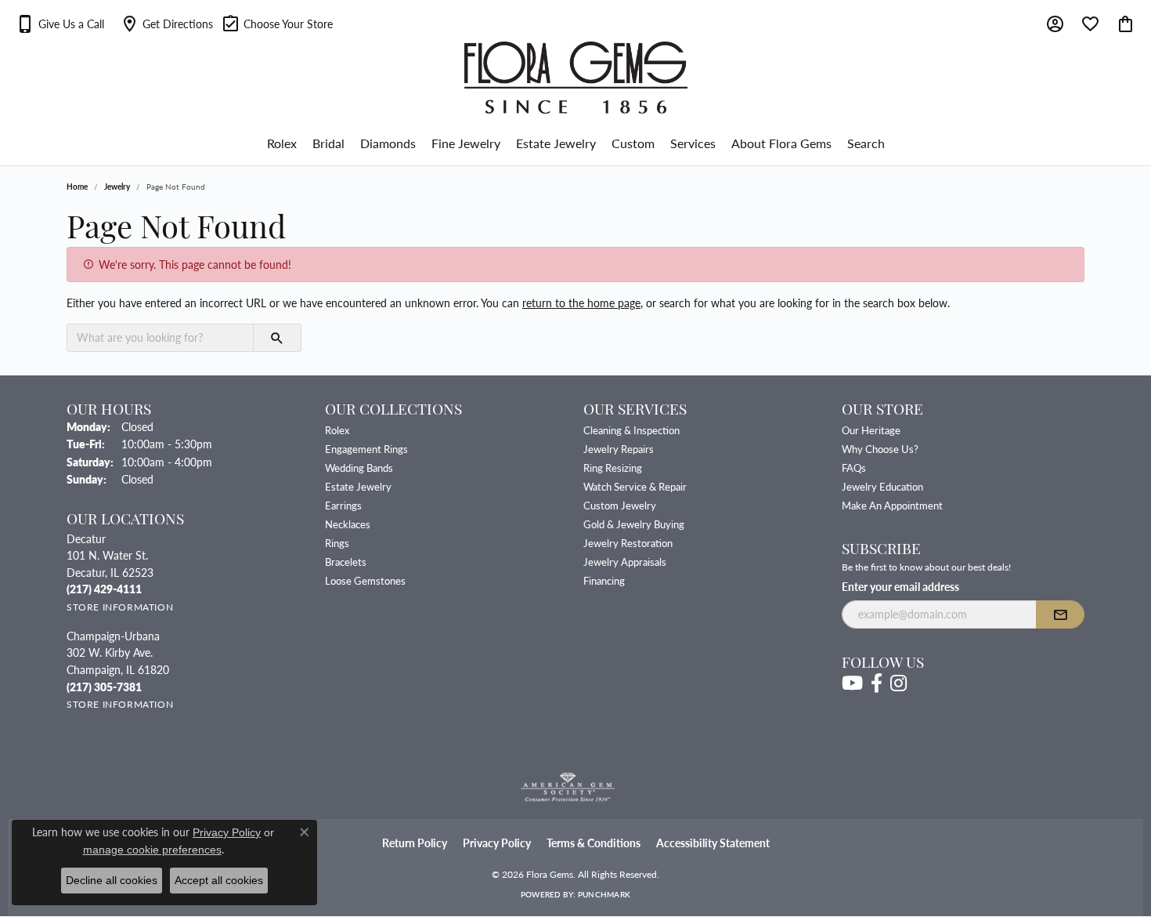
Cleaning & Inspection (631, 430)
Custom (633, 143)
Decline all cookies (111, 880)
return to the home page (581, 302)
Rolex (282, 143)
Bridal (328, 143)
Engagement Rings (366, 448)
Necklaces (347, 524)
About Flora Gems (781, 143)
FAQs (854, 467)
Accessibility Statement (713, 842)
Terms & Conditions (593, 842)
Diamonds (388, 143)
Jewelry (117, 186)
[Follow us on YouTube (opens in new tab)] (852, 683)
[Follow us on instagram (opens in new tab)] (898, 683)
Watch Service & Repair (635, 486)
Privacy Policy (497, 842)
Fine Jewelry (465, 143)
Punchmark (604, 894)
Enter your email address (900, 586)
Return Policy (414, 842)
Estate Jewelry (556, 143)
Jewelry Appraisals (624, 561)
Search (866, 143)
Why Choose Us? (880, 448)
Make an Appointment (892, 505)
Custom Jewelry (619, 505)
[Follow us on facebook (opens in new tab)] (876, 683)
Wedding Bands (359, 467)
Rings (337, 542)
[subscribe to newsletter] (1060, 614)
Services (693, 143)
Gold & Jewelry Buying (633, 524)
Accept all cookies (219, 880)
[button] (60, 23)
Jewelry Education (882, 486)
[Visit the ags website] (568, 787)
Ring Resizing (612, 467)
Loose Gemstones (365, 580)
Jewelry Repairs (618, 448)
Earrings (343, 505)
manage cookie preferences (152, 849)
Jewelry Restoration (628, 542)
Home (77, 186)
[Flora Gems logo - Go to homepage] (575, 77)
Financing (604, 580)
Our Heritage (871, 430)
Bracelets (345, 561)
